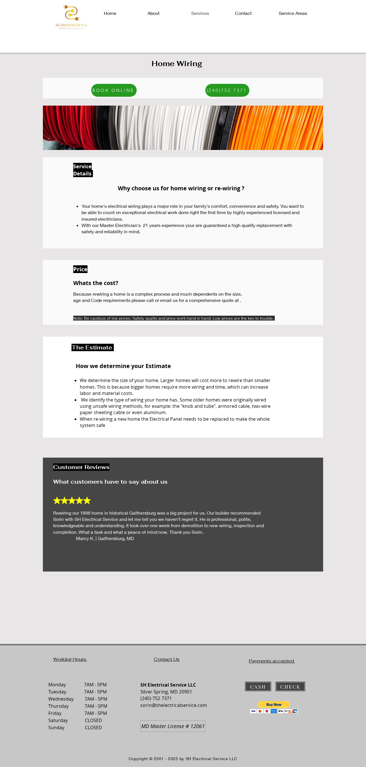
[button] (274, 707)
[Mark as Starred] (79, 500)
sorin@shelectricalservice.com (173, 705)
